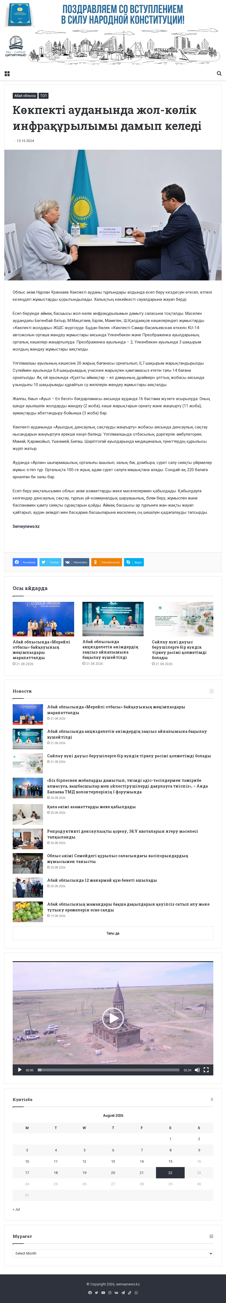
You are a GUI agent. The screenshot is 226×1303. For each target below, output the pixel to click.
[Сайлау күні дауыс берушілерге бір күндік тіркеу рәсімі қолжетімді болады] (182, 619)
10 (27, 1161)
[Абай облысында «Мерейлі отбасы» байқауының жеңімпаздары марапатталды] (43, 619)
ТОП (43, 96)
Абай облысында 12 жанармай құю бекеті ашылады (102, 880)
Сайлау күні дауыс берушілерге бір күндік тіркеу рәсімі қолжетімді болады (179, 649)
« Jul (16, 1209)
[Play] (20, 1070)
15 (170, 1161)
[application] (113, 1018)
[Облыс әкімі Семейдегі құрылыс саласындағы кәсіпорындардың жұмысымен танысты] (28, 863)
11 (56, 1161)
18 (56, 1173)
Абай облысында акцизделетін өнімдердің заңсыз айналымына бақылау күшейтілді (110, 649)
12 (84, 1161)
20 (113, 1173)
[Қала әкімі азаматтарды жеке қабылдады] (28, 814)
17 (27, 1173)
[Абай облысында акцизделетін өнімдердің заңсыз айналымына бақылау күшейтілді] (113, 619)
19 (84, 1173)
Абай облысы (25, 96)
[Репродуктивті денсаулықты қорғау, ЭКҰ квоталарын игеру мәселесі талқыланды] (28, 839)
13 (113, 1161)
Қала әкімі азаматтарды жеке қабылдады (91, 806)
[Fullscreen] (206, 1070)
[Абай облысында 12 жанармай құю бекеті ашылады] (28, 888)
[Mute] (197, 1070)
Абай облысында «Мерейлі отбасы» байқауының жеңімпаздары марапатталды (41, 649)
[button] (113, 1018)
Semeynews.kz (26, 526)
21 (142, 1173)
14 (142, 1161)
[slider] (108, 1070)
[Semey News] (113, 47)
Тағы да (113, 933)
